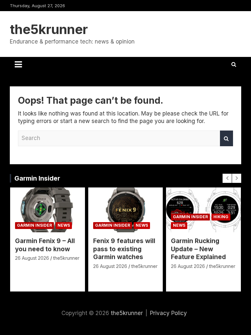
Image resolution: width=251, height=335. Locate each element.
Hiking (220, 216)
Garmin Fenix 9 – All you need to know (45, 245)
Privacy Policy (168, 313)
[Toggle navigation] (18, 64)
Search (226, 138)
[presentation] (227, 178)
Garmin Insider (37, 178)
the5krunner (49, 29)
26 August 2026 (32, 258)
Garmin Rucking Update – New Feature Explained (198, 249)
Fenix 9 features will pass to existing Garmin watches (124, 249)
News (64, 225)
